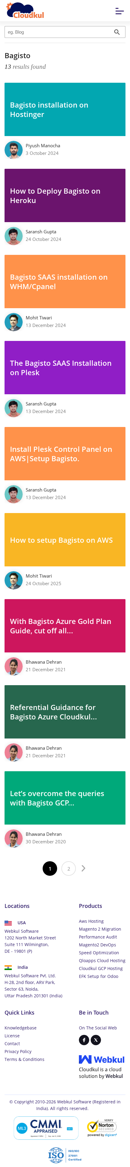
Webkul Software (74, 1102)
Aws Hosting (91, 921)
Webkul (114, 1076)
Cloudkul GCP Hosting (101, 968)
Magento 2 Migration (100, 929)
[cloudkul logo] (25, 10)
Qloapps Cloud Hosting (102, 960)
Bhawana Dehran (44, 662)
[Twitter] (96, 1040)
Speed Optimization (99, 952)
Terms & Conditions (24, 1059)
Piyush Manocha (43, 145)
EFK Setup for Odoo (98, 976)
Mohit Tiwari (39, 318)
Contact (12, 1043)
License (12, 1036)
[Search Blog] (117, 32)
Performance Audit (98, 937)
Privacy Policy (18, 1051)
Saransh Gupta (41, 231)
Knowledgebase (21, 1028)
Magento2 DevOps (97, 945)
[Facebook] (84, 1040)
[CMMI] (46, 1128)
